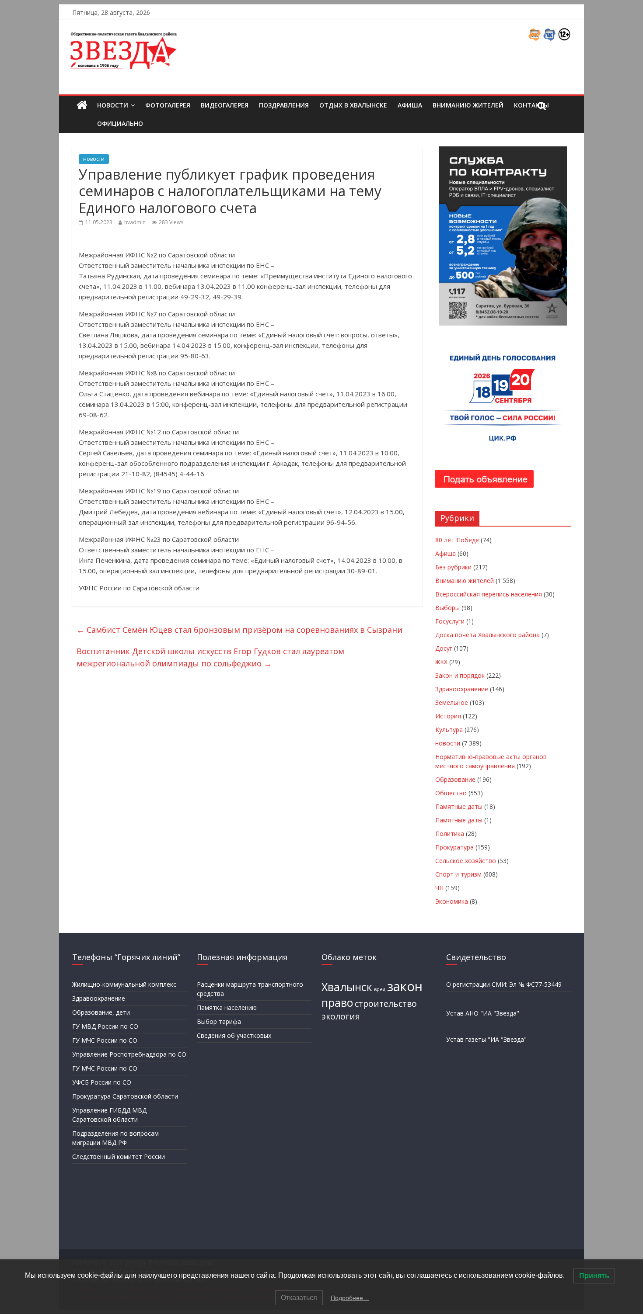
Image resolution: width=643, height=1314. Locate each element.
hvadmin (135, 222)
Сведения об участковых (234, 1035)
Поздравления (284, 105)
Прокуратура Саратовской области (125, 1096)
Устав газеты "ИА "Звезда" (486, 1039)
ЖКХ (441, 662)
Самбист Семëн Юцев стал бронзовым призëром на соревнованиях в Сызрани (239, 629)
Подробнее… (350, 1297)
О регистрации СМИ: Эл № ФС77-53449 (504, 984)
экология (341, 1016)
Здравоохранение (461, 689)
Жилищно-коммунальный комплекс (124, 984)
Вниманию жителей (468, 105)
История (448, 716)
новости (94, 159)
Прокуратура (454, 847)
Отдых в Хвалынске (353, 105)
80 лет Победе (457, 540)
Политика (449, 833)
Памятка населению (227, 1007)
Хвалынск (347, 987)
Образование (455, 779)
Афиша (410, 105)
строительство (386, 1003)
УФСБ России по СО (101, 1082)
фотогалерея (167, 105)
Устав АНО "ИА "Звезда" (482, 1013)
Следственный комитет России (118, 1156)
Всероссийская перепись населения (488, 594)
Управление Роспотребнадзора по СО (129, 1054)
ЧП (439, 888)
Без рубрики (453, 567)
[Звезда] (82, 105)
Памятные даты (458, 806)
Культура (449, 729)
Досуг (443, 648)
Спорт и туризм (458, 874)
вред (379, 989)
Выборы (447, 607)
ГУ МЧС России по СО (104, 1040)
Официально (120, 123)
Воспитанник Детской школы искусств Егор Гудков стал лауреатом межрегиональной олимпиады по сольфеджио (210, 657)
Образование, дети (101, 1012)
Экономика (451, 901)
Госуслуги (450, 621)
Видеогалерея (224, 105)
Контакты (531, 105)
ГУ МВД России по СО (105, 1026)
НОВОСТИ (112, 105)
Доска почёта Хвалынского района (487, 635)
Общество (451, 793)
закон (405, 986)
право (337, 1002)
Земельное (451, 702)
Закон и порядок (460, 675)
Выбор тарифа (219, 1021)
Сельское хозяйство (465, 860)
